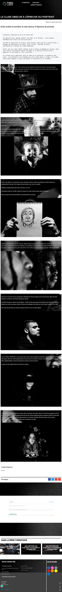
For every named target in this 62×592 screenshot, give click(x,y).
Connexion (51, 501)
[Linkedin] (48, 573)
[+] (26, 509)
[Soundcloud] (52, 570)
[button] (30, 112)
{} (24, 509)
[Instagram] (52, 567)
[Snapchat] (55, 570)
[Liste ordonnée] (16, 509)
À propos (25, 2)
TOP (60, 583)
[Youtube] (48, 570)
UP (60, 587)
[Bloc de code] (21, 509)
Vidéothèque (36, 5)
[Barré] (15, 509)
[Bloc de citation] (20, 509)
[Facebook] (48, 567)
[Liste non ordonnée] (18, 509)
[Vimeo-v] (55, 567)
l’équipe (35, 2)
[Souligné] (13, 509)
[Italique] (11, 509)
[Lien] (23, 509)
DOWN (60, 590)
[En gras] (9, 509)
